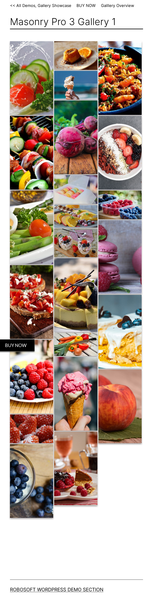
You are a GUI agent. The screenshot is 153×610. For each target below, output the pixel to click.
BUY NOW (86, 5)
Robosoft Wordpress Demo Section (56, 589)
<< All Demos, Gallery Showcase (40, 5)
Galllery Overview (117, 5)
